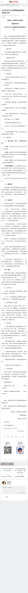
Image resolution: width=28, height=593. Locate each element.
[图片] (23, 493)
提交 (7, 497)
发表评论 (22, 431)
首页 (3, 5)
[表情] (21, 493)
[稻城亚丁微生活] (14, 2)
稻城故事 (8, 5)
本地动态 (13, 5)
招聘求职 (7, 463)
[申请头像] (24, 483)
